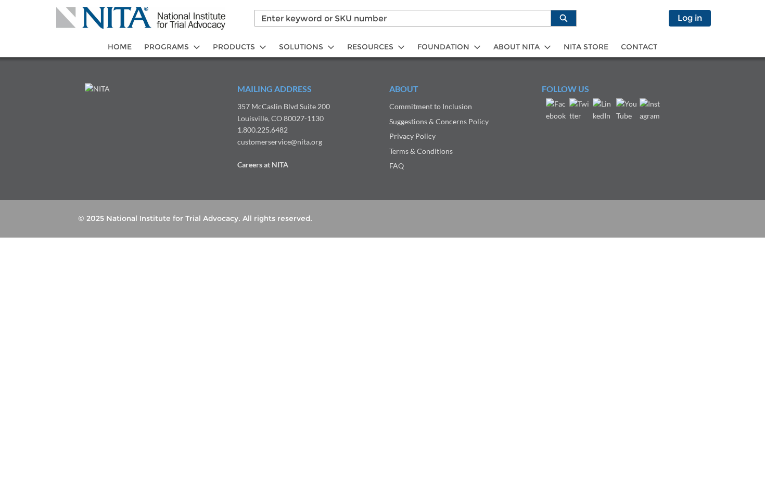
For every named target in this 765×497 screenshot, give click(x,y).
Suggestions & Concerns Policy (439, 121)
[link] (120, 47)
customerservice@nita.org (279, 141)
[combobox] (398, 18)
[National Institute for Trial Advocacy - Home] (140, 18)
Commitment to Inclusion (430, 106)
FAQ (396, 165)
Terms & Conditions (421, 151)
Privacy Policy (412, 136)
